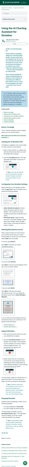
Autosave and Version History (9, 461)
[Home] (11, 4)
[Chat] (25, 463)
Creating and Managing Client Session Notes (13, 450)
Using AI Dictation (9, 120)
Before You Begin (9, 112)
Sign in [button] (24, 2)
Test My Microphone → (10, 326)
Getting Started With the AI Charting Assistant (14, 447)
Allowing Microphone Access (12, 118)
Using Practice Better (19, 7)
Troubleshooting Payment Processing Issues (14, 453)
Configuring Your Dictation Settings (13, 116)
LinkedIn (7, 433)
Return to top (5, 438)
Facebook (2, 433)
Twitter (5, 433)
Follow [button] (14, 43)
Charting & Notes (5, 9)
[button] (11, 165)
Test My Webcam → (9, 324)
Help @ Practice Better (6, 7)
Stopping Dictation (9, 121)
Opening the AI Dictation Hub (12, 114)
